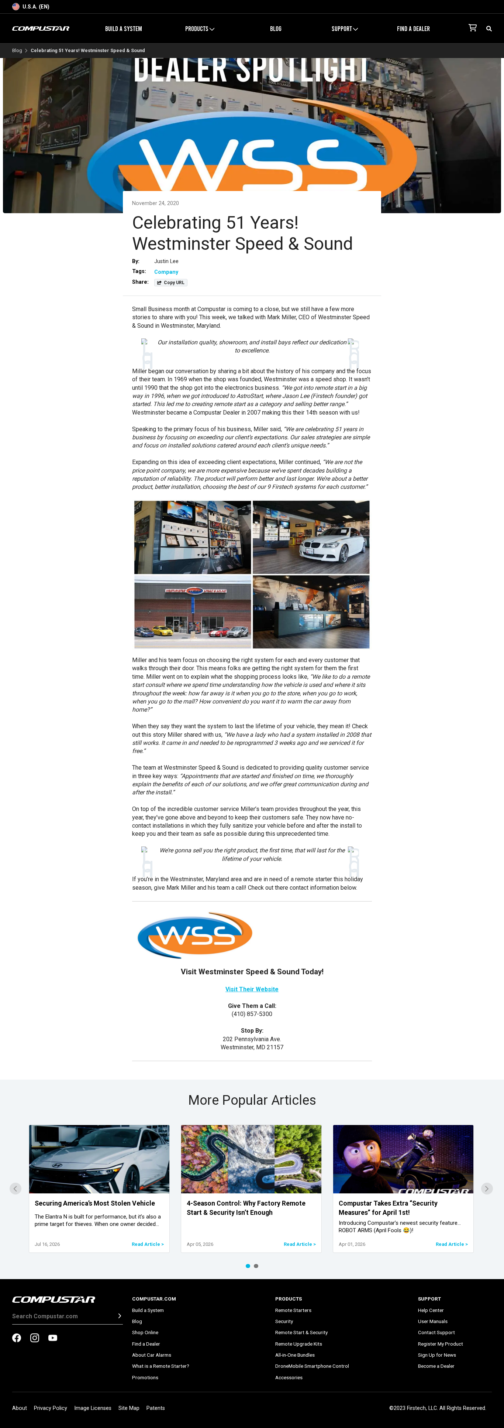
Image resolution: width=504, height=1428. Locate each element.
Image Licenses (92, 1408)
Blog (276, 28)
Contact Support (436, 1332)
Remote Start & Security (301, 1332)
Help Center (431, 1310)
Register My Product (440, 1344)
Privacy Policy (50, 1408)
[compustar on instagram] (34, 1338)
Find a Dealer (413, 28)
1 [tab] (248, 1266)
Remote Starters (293, 1310)
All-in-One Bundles (295, 1355)
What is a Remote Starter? (160, 1366)
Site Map (128, 1408)
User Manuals (433, 1321)
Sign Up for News (437, 1355)
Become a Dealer (436, 1366)
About (19, 1408)
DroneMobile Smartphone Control (312, 1366)
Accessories (289, 1377)
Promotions (145, 1377)
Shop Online (145, 1332)
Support (429, 1299)
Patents (155, 1408)
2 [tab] (256, 1266)
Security (284, 1321)
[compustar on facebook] (16, 1338)
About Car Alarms (151, 1355)
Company (166, 272)
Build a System (123, 28)
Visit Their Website (252, 989)
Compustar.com (154, 1299)
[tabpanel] (99, 1188)
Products (288, 1299)
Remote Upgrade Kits (298, 1344)
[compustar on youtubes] (52, 1338)
